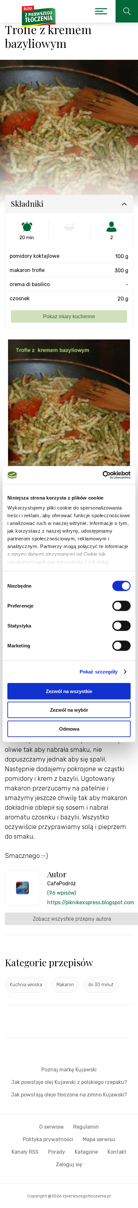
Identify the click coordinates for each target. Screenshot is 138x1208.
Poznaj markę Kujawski (69, 1070)
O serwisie (51, 1127)
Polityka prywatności (48, 1139)
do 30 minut (100, 984)
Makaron (65, 984)
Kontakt (117, 1152)
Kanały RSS (25, 1152)
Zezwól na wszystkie (69, 691)
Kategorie (86, 1152)
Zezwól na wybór (69, 710)
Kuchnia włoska (26, 984)
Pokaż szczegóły (99, 671)
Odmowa (69, 728)
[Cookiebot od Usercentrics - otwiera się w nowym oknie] (102, 475)
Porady (56, 1152)
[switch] (121, 605)
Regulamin (86, 1127)
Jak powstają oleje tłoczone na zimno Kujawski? (69, 1095)
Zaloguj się (69, 1164)
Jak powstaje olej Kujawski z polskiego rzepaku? (69, 1082)
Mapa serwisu (99, 1139)
